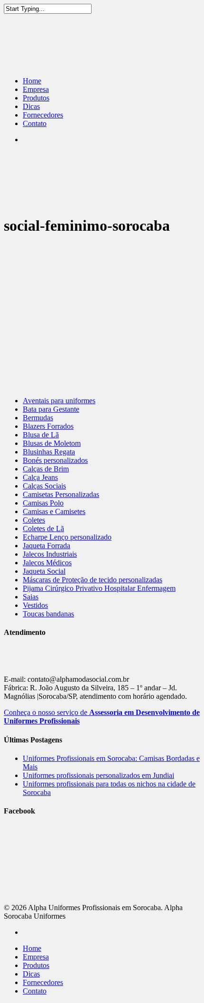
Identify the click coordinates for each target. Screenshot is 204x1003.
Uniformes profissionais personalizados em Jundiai (98, 775)
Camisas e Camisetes (54, 511)
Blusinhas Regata (49, 452)
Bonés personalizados (55, 460)
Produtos (36, 98)
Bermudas (38, 418)
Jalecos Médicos (47, 563)
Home (32, 81)
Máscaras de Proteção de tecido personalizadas (92, 580)
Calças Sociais (44, 486)
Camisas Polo (43, 503)
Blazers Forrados (48, 426)
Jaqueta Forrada (46, 546)
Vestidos (35, 605)
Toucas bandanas (48, 614)
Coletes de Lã (43, 528)
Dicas (31, 106)
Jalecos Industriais (50, 554)
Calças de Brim (46, 469)
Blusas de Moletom (52, 443)
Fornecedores (43, 115)
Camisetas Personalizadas (61, 494)
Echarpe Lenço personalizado (67, 537)
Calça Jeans (40, 477)
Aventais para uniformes (59, 401)
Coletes (34, 520)
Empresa (36, 89)
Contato (34, 123)
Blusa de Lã (41, 435)
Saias (30, 597)
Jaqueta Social (44, 571)
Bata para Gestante (51, 409)
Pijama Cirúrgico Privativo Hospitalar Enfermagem (99, 588)
